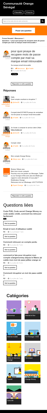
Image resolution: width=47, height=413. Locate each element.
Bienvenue (21, 68)
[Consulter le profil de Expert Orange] (6, 174)
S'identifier (18, 12)
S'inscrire (29, 12)
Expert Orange (18, 185)
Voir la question (10, 223)
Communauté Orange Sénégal (18, 5)
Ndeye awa (17, 159)
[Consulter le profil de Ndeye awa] (6, 161)
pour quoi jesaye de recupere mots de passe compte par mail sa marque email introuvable (26, 56)
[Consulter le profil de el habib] (6, 56)
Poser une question (23, 30)
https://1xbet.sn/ (16, 130)
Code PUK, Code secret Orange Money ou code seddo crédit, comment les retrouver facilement (22, 213)
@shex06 (16, 102)
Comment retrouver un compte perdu (20, 242)
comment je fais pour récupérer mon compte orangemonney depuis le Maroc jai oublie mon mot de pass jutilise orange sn (22, 257)
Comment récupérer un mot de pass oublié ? (22, 274)
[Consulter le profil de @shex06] (6, 102)
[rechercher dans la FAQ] (42, 21)
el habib (30, 68)
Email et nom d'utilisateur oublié (17, 229)
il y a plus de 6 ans (29, 102)
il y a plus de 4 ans (30, 159)
